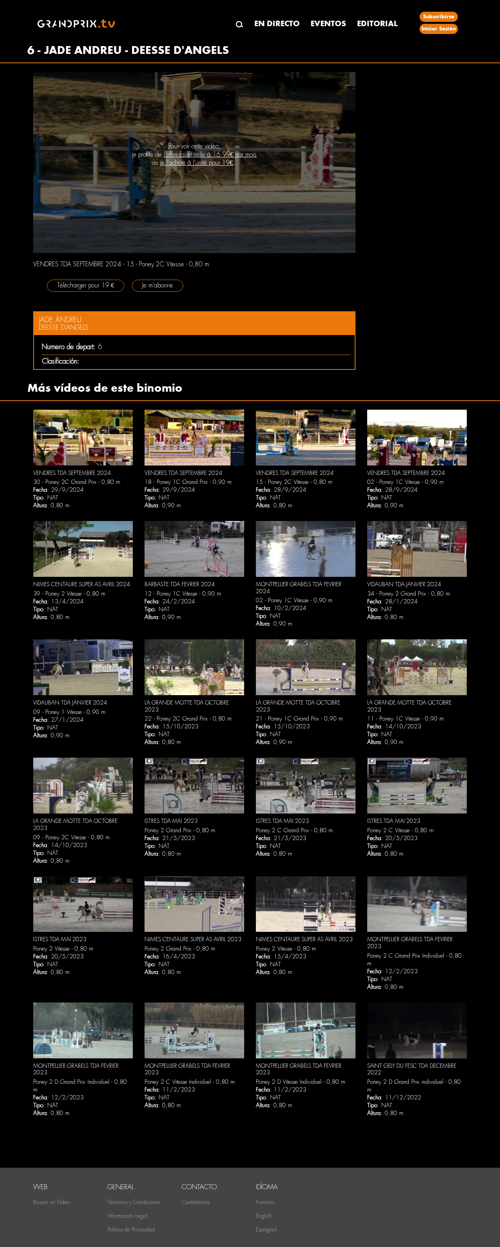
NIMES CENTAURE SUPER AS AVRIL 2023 (193, 939)
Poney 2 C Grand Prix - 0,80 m (294, 830)
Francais (265, 1202)
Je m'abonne (157, 285)
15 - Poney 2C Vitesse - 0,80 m (294, 482)
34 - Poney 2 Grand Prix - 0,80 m (408, 594)
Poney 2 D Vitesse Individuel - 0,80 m (300, 1082)
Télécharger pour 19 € (85, 285)
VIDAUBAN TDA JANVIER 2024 (404, 584)
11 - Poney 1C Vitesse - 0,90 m (405, 719)
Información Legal (127, 1215)
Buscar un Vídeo (51, 1202)
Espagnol (266, 1229)
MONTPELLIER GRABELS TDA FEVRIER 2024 (298, 588)
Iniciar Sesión (438, 28)
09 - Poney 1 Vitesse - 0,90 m (69, 712)
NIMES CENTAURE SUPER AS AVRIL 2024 (81, 584)
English (263, 1215)
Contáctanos (195, 1202)
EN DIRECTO (277, 24)
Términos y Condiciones (133, 1202)
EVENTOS (328, 24)
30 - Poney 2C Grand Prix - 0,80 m (76, 482)
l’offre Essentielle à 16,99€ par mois (210, 154)
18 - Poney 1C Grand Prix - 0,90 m (188, 482)
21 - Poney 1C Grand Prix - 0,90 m (299, 719)
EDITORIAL (377, 24)
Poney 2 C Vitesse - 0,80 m (400, 830)
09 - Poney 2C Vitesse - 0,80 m (71, 837)
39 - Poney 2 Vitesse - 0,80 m (69, 594)
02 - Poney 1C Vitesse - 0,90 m (405, 482)
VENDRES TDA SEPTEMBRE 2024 (72, 472)
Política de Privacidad (131, 1229)
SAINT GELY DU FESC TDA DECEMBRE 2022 (411, 1069)
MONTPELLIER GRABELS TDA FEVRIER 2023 (76, 1069)
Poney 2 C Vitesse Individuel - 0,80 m (190, 1082)
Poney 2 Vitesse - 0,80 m (63, 949)
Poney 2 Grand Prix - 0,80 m (180, 830)
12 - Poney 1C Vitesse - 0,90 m (183, 594)
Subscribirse (438, 16)
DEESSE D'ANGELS (63, 327)
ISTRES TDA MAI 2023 (171, 820)
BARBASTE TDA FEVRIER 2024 (180, 584)
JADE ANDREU (60, 319)
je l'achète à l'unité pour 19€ (196, 163)
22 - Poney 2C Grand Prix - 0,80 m (188, 719)
